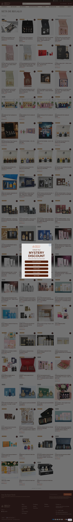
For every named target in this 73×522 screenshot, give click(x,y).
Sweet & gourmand (36, 261)
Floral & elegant (36, 272)
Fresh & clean (36, 268)
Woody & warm (36, 265)
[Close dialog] (50, 245)
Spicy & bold (36, 275)
